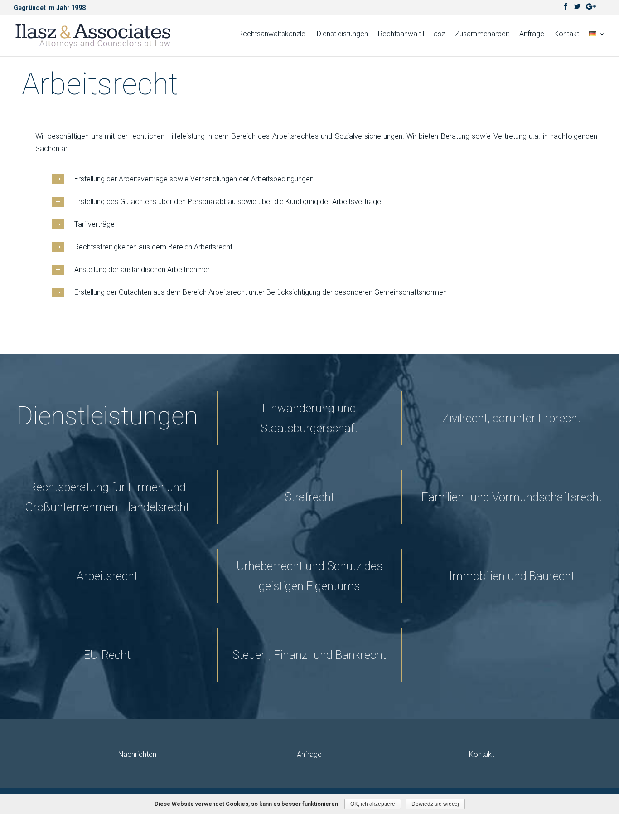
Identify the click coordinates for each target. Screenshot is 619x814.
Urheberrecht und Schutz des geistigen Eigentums (309, 576)
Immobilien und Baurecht (512, 576)
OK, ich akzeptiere (372, 804)
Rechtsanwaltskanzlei (272, 34)
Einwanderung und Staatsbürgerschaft (309, 418)
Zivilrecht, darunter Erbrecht (511, 418)
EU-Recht (107, 655)
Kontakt (566, 34)
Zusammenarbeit (482, 34)
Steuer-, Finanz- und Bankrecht (309, 655)
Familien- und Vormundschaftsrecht (511, 497)
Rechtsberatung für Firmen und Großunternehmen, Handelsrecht (107, 497)
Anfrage (531, 34)
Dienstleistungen (342, 34)
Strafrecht (309, 497)
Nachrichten (137, 754)
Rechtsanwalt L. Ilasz (411, 34)
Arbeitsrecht (107, 576)
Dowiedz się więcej (435, 804)
